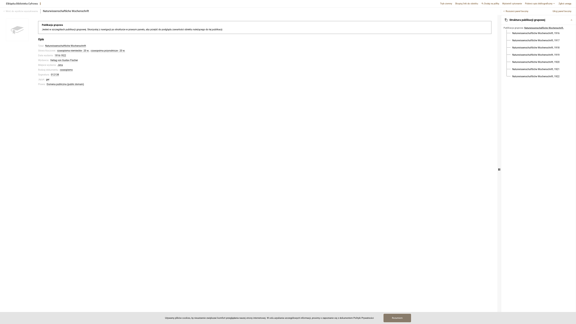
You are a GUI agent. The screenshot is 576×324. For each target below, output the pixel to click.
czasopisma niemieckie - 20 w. (73, 50)
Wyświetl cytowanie (512, 3)
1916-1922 (60, 55)
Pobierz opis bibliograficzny (538, 3)
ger (47, 79)
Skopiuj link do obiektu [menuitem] (466, 3)
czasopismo (66, 69)
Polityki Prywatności (363, 318)
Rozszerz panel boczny (517, 11)
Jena (60, 65)
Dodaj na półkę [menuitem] (491, 3)
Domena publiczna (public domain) (65, 84)
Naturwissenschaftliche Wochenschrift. (544, 28)
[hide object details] (499, 169)
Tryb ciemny (446, 3)
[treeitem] (538, 33)
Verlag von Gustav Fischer (64, 60)
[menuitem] (536, 33)
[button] (538, 20)
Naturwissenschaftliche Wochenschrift (65, 45)
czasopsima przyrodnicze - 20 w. (108, 50)
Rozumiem (397, 318)
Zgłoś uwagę (565, 3)
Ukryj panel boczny (562, 11)
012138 (55, 74)
